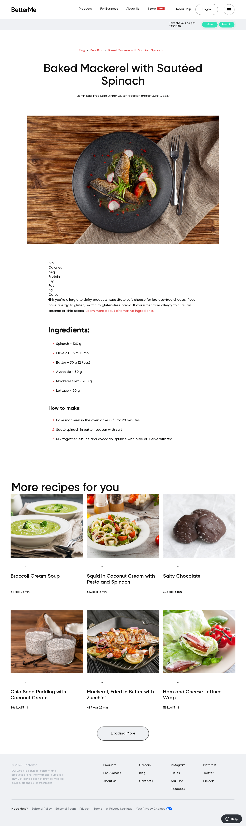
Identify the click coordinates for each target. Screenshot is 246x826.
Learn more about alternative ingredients (120, 311)
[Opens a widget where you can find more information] (231, 819)
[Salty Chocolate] (199, 525)
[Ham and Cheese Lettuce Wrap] (199, 641)
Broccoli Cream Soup (35, 576)
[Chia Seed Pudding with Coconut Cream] (47, 641)
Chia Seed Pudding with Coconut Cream (38, 694)
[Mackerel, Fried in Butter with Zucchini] (123, 641)
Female (227, 24)
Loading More (123, 733)
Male (210, 24)
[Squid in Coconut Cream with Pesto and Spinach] (123, 525)
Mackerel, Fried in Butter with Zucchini (120, 694)
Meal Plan (96, 50)
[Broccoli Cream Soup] (47, 525)
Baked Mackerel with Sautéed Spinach (135, 50)
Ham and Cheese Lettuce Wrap (192, 694)
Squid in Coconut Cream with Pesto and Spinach (121, 579)
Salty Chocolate (181, 576)
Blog (82, 50)
